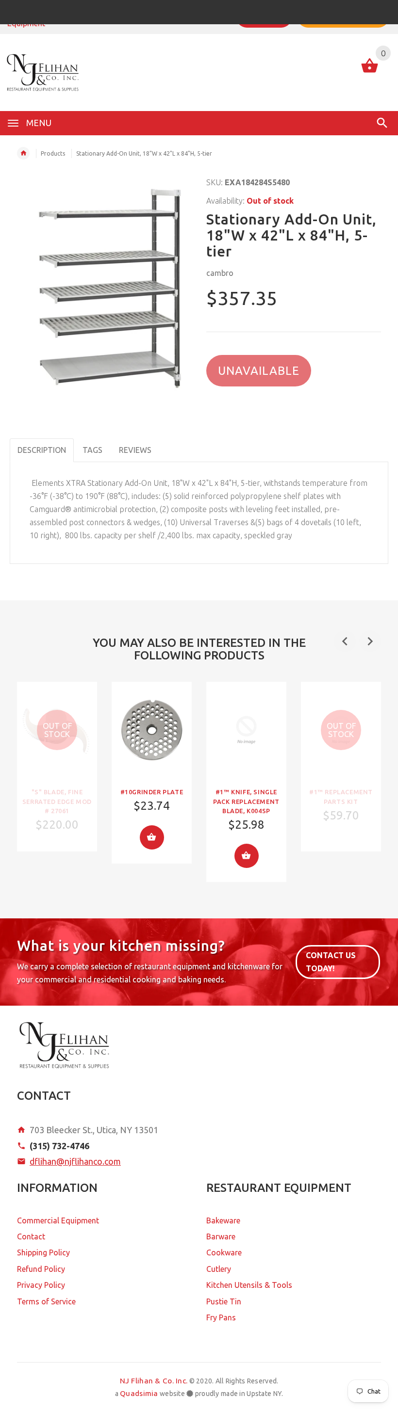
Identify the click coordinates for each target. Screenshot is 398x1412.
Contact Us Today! (331, 962)
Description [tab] (41, 450)
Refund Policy (41, 1269)
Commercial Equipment (58, 1220)
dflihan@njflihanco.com (75, 1161)
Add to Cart (152, 837)
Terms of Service (46, 1301)
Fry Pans (221, 1317)
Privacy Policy (41, 1285)
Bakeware (223, 1220)
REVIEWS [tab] (135, 450)
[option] (57, 766)
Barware (220, 1236)
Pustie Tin (223, 1301)
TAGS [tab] (92, 450)
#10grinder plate (151, 791)
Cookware (224, 1252)
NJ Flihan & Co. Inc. (154, 1381)
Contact (31, 1236)
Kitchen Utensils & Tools (249, 1285)
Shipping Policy (43, 1252)
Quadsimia (139, 1393)
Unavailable (258, 370)
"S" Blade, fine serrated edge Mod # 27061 (57, 801)
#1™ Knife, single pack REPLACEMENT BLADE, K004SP (246, 801)
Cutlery (218, 1269)
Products (53, 153)
